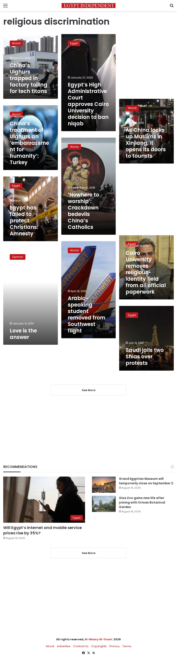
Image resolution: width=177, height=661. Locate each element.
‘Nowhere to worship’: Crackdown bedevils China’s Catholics (83, 211)
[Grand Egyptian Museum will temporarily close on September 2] (104, 485)
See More (88, 553)
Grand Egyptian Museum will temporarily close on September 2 (146, 481)
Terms (126, 646)
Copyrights (99, 646)
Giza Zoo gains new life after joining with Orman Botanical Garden (142, 502)
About (50, 646)
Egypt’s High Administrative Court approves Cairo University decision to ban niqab (88, 104)
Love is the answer (23, 334)
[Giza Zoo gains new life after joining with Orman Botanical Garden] (104, 504)
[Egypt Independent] (88, 5)
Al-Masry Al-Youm (98, 639)
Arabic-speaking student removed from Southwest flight (86, 314)
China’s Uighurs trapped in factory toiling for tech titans (28, 78)
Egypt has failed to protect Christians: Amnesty (24, 220)
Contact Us (80, 646)
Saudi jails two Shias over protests (145, 356)
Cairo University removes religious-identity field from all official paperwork (146, 272)
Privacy (114, 646)
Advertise (63, 646)
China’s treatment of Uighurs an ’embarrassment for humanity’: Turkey (29, 143)
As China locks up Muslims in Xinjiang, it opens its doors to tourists (146, 142)
